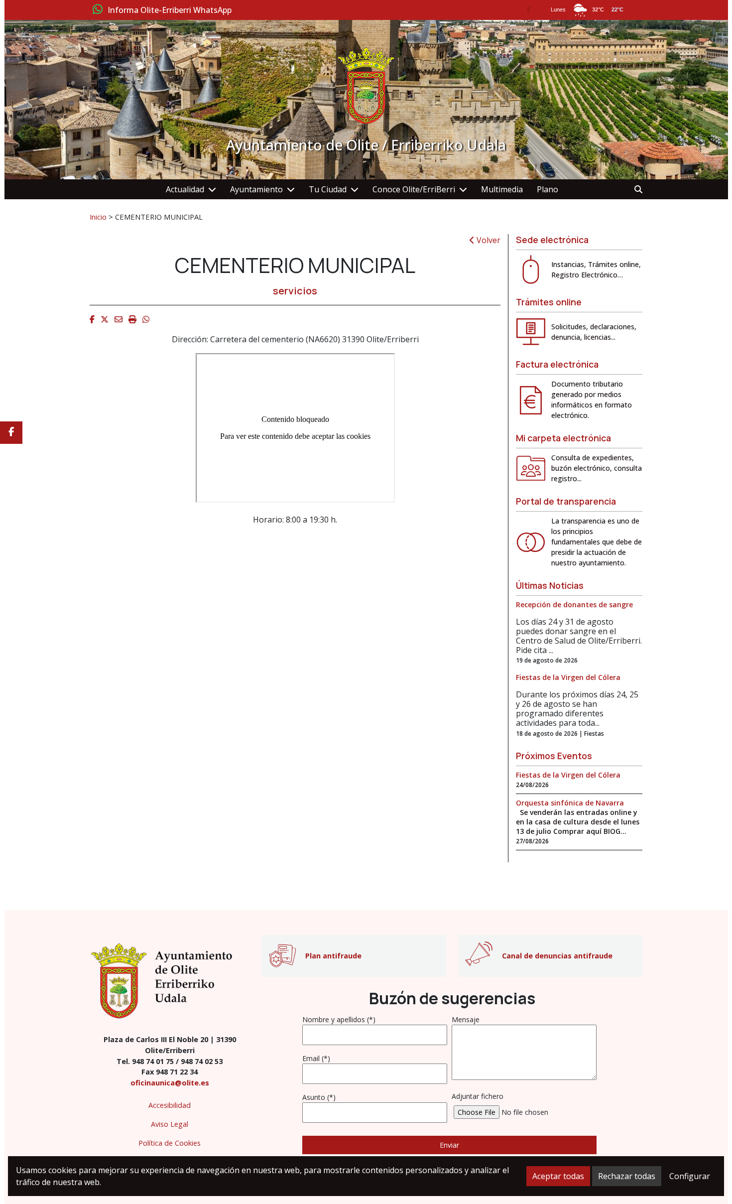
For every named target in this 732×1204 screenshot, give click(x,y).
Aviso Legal (169, 1124)
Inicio (98, 217)
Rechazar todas (626, 1176)
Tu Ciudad (328, 189)
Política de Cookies (169, 1143)
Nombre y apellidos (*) (338, 1019)
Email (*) (316, 1058)
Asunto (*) (319, 1097)
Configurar (689, 1176)
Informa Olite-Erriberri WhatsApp (170, 10)
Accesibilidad (169, 1105)
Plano (547, 189)
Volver (487, 240)
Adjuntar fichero (477, 1096)
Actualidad (185, 189)
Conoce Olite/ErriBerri (413, 189)
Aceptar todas (558, 1176)
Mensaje (466, 1019)
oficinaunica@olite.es (169, 1082)
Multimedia (502, 189)
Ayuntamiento (256, 189)
